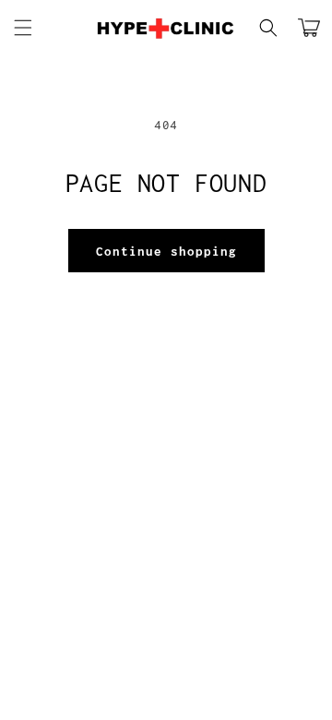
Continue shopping (166, 251)
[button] (23, 27)
